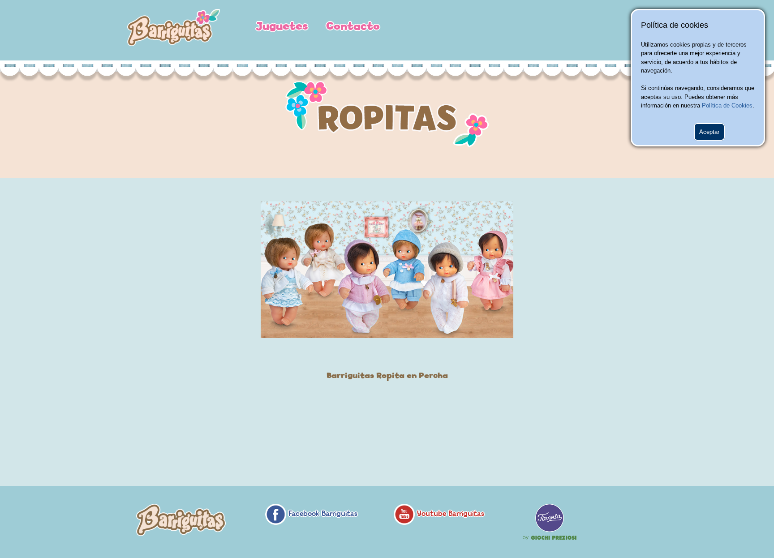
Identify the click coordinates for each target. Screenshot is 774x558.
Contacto (353, 27)
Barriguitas (173, 30)
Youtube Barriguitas (449, 514)
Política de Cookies (727, 105)
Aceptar (709, 132)
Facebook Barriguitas (321, 514)
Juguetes (282, 27)
